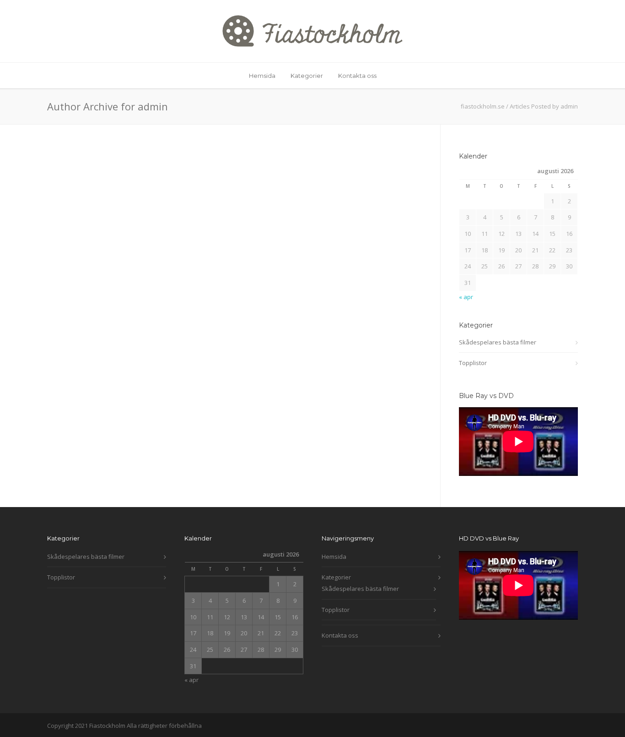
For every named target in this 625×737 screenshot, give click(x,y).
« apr (466, 297)
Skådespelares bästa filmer (497, 342)
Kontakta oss (357, 75)
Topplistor (473, 363)
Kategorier (307, 75)
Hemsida (262, 75)
